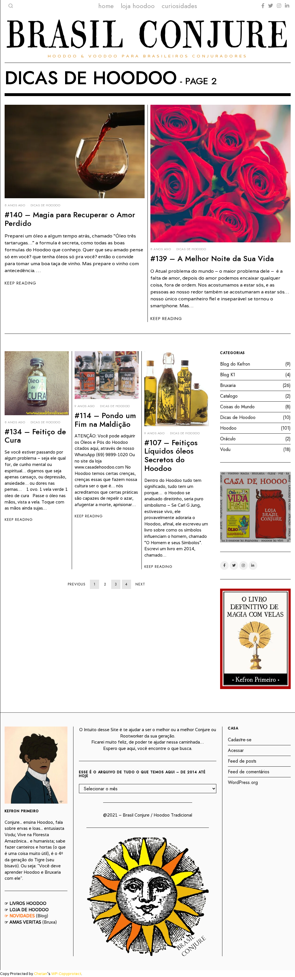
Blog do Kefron (235, 364)
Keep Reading (20, 283)
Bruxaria (228, 385)
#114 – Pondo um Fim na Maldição (105, 420)
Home (106, 5)
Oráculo (228, 438)
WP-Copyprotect (66, 973)
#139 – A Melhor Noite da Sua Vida (212, 258)
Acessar (236, 750)
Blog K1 (227, 374)
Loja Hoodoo (138, 5)
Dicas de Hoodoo (45, 205)
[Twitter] (271, 5)
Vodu (225, 449)
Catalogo (229, 396)
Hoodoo (228, 428)
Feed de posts (242, 761)
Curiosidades (179, 5)
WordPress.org (243, 782)
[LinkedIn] (287, 5)
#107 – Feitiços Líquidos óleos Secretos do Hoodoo (171, 455)
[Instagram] (279, 5)
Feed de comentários (248, 771)
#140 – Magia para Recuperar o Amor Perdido (70, 219)
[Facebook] (263, 5)
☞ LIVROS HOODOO (25, 903)
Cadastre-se (239, 739)
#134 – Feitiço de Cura (35, 436)
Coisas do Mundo (237, 406)
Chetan (40, 973)
